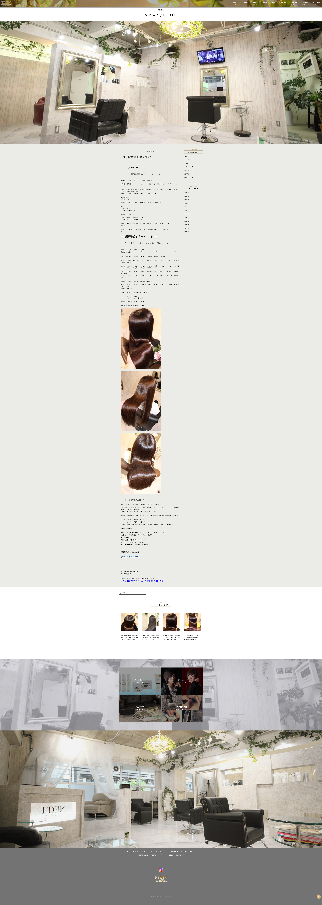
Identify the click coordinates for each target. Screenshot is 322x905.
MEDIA (170, 855)
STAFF (283, 3)
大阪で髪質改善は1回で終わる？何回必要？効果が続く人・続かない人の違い (192, 637)
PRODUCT (316, 3)
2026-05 (186, 203)
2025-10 (186, 228)
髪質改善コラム (188, 174)
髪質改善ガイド (188, 170)
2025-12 (186, 221)
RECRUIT (294, 3)
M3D (255, 3)
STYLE (274, 3)
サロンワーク (188, 163)
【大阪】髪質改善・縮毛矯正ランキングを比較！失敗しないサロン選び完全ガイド (171, 637)
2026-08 (186, 192)
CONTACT (180, 855)
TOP (234, 3)
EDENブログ (188, 156)
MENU (264, 3)
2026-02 (186, 214)
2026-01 (186, 217)
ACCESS (305, 3)
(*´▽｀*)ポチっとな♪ (130, 557)
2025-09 (186, 231)
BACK (123, 592)
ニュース (186, 159)
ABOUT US (244, 3)
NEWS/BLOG (143, 855)
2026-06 (186, 199)
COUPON (161, 855)
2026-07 (186, 196)
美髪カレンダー (188, 177)
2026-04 (186, 207)
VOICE (153, 855)
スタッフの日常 (188, 166)
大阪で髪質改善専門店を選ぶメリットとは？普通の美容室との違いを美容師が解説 (129, 637)
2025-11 (186, 224)
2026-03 (186, 210)
